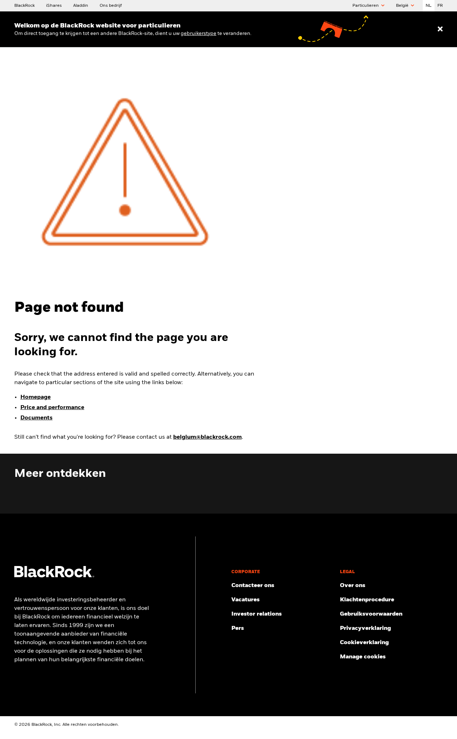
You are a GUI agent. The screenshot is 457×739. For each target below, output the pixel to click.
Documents (36, 418)
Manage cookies (363, 657)
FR (440, 6)
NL (429, 6)
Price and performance (52, 408)
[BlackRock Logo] (54, 576)
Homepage (35, 397)
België (403, 6)
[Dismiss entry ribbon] (440, 29)
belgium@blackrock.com (207, 437)
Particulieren (366, 6)
